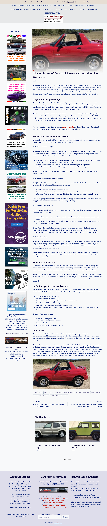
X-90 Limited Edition (61, 395)
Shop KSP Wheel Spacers (18, 347)
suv (92, 392)
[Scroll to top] (103, 523)
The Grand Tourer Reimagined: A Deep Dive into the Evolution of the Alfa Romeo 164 (86, 404)
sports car (86, 392)
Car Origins (58, 523)
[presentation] (50, 431)
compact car (58, 392)
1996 (40, 392)
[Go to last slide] (37, 439)
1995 (35, 392)
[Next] (98, 439)
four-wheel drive (69, 392)
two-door (45, 395)
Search (65, 517)
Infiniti (39, 451)
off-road (78, 392)
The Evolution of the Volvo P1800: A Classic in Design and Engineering (48, 404)
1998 (51, 392)
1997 (45, 392)
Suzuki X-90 (37, 395)
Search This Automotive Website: (49, 514)
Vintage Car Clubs (68, 127)
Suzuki (35, 70)
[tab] (64, 459)
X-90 (52, 395)
